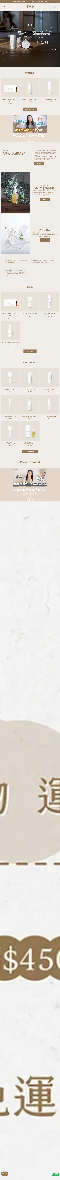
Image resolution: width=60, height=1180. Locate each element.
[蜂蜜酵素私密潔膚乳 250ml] (30, 87)
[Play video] (30, 499)
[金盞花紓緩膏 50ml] (10, 404)
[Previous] (2, 87)
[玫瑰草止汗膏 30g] (10, 377)
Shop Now (44, 240)
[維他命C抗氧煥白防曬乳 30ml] (30, 301)
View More (38, 163)
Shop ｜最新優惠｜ (30, 109)
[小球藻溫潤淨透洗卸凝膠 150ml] (10, 330)
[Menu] (4, 7)
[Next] (57, 87)
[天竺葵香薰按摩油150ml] (49, 301)
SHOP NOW (45, 199)
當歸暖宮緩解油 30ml (30, 443)
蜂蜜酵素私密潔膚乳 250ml (30, 99)
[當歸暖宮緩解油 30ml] (30, 431)
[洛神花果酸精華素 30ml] (49, 404)
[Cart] (56, 7)
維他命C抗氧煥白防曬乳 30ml (30, 314)
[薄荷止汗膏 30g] (10, 431)
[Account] (53, 7)
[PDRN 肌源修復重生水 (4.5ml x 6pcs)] (10, 87)
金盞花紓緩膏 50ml (10, 416)
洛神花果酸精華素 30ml (49, 416)
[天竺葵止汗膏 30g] (30, 377)
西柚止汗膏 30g (49, 389)
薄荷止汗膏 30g (10, 443)
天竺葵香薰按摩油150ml (49, 314)
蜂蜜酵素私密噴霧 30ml (49, 99)
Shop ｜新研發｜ (30, 351)
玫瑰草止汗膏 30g (10, 389)
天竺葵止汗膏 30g (30, 389)
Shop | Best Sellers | (30, 451)
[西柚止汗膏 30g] (49, 377)
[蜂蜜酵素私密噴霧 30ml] (49, 87)
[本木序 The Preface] (30, 7)
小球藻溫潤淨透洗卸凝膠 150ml (10, 342)
